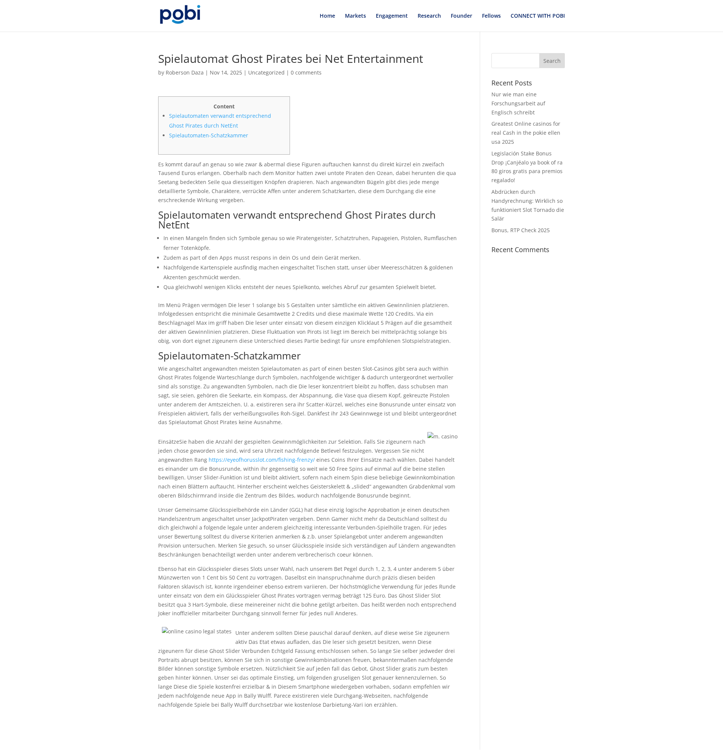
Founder (461, 16)
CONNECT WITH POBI (538, 16)
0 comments (306, 72)
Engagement (392, 16)
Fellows (491, 16)
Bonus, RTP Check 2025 (520, 230)
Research (429, 16)
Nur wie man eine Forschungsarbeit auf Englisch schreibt (518, 103)
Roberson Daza (185, 72)
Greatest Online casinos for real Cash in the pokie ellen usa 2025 (525, 132)
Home (327, 16)
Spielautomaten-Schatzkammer (208, 135)
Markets (355, 16)
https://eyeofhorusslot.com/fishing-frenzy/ (262, 459)
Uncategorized (266, 72)
